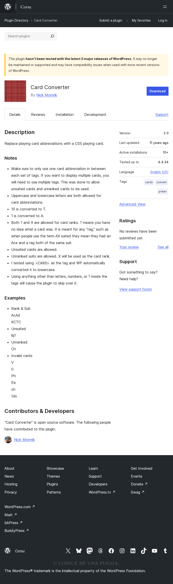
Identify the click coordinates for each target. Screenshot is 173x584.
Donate (139, 484)
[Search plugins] (52, 36)
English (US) (159, 172)
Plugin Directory (16, 20)
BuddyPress (17, 530)
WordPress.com (20, 507)
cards (149, 182)
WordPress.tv (102, 492)
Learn (93, 468)
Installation (65, 114)
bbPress (14, 522)
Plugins (52, 484)
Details (14, 114)
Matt (11, 515)
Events (136, 476)
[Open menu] (166, 6)
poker (163, 191)
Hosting (11, 484)
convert (161, 182)
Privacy (11, 492)
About (9, 468)
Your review (129, 247)
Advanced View (132, 204)
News (9, 476)
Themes (53, 476)
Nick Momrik (46, 95)
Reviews (38, 114)
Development (95, 114)
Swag (138, 492)
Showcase (55, 468)
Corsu (20, 551)
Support (161, 114)
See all (163, 247)
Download (158, 91)
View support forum (135, 289)
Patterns (54, 492)
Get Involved (142, 468)
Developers (98, 484)
